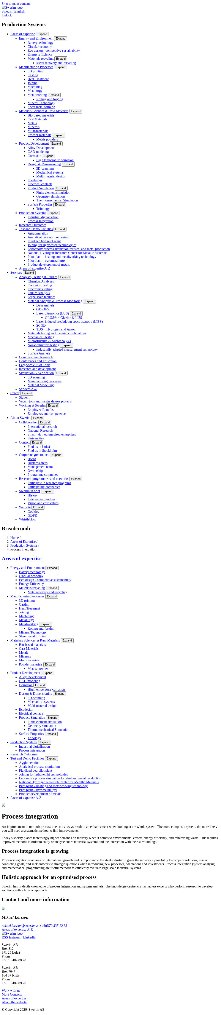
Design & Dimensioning (44, 164)
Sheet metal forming (41, 107)
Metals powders (47, 139)
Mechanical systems (49, 172)
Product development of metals (49, 264)
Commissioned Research (36, 357)
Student (24, 397)
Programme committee (43, 474)
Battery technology (41, 43)
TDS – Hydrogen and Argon (56, 329)
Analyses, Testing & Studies (38, 277)
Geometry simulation (50, 196)
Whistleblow (27, 519)
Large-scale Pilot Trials (34, 365)
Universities (36, 438)
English (19, 11)
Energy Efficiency (40, 54)
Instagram (15, 937)
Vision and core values (43, 503)
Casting (33, 75)
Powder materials (39, 135)
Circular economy (40, 46)
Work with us (11, 990)
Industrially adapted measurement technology (67, 349)
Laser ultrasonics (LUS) (52, 313)
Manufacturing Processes (36, 67)
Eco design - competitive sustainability (54, 50)
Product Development (34, 143)
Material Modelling (41, 385)
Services (16, 272)
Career (14, 393)
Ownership (35, 470)
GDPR (32, 515)
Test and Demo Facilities (36, 229)
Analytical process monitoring (48, 237)
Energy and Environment (36, 38)
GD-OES (42, 309)
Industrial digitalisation (43, 217)
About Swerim (20, 418)
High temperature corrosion (55, 160)
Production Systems (32, 213)
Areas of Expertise (23, 541)
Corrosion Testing (40, 285)
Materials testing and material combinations (57, 333)
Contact (24, 442)
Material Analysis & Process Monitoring (55, 301)
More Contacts (12, 994)
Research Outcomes (32, 225)
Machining (35, 87)
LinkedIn (29, 937)
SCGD (41, 325)
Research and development (37, 369)
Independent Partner (41, 499)
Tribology (43, 209)
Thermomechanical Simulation (57, 200)
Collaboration (28, 422)
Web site (25, 507)
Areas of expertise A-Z (34, 268)
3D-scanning (45, 168)
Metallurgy (35, 91)
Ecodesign (35, 180)
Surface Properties (40, 204)
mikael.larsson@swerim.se (20, 925)
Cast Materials (37, 119)
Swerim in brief (29, 491)
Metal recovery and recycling (56, 63)
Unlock (7, 15)
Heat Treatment (38, 79)
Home (14, 537)
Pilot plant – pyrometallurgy (47, 260)
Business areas (37, 463)
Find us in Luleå (39, 446)
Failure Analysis (39, 293)
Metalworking (37, 95)
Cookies (33, 511)
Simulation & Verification (36, 373)
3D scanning (36, 377)
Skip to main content (16, 3)
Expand (42, 34)
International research (42, 426)
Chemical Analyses (41, 281)
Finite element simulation (53, 192)
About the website (14, 1002)
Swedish (7, 11)
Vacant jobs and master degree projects (45, 401)
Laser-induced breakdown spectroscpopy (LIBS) (69, 321)
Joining (33, 83)
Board (32, 459)
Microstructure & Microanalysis (49, 341)
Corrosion (34, 156)
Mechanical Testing (41, 337)
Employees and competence (47, 413)
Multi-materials (38, 131)
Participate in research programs (49, 483)
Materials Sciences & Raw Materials (43, 111)
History (33, 495)
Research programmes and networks (43, 478)
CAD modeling (38, 151)
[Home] (12, 7)
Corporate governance (34, 454)
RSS (5, 937)
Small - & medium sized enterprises (52, 434)
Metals (32, 123)
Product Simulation (41, 188)
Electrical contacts (40, 184)
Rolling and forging (49, 99)
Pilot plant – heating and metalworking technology (62, 257)
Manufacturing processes (45, 381)
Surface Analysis (39, 353)
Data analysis (45, 305)
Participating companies (44, 487)
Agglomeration (38, 233)
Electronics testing (40, 289)
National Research (40, 430)
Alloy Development (41, 148)
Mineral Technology (41, 103)
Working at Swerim (32, 405)
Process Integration (41, 221)
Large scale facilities (41, 297)
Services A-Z (28, 389)
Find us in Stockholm (42, 450)
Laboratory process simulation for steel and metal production (69, 249)
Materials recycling (41, 58)
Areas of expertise (22, 34)
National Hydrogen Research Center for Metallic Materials (67, 253)
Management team (40, 467)
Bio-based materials (41, 115)
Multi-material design (50, 176)
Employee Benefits (41, 410)
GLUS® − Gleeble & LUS (63, 317)
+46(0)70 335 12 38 (53, 925)
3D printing (35, 71)
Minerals (33, 127)
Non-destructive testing (43, 345)
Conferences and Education (38, 361)
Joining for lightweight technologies (52, 245)
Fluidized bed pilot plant (44, 241)
